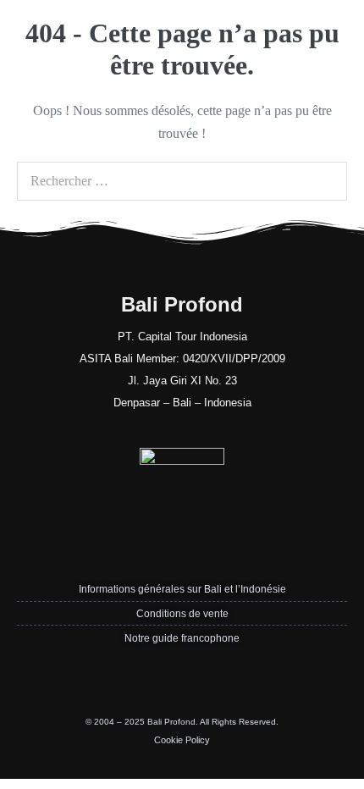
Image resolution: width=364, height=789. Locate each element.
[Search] (325, 181)
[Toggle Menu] (339, 26)
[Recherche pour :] (182, 181)
